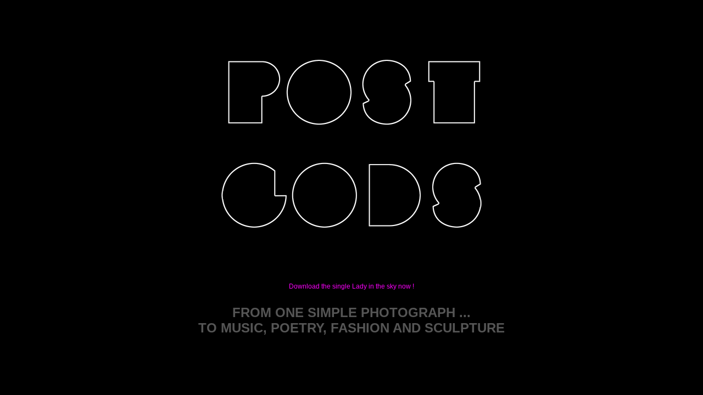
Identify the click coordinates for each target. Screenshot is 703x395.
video (320, 141)
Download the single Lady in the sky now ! (351, 286)
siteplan (352, 345)
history (326, 245)
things (395, 245)
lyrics (388, 141)
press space (458, 245)
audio (249, 141)
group (252, 245)
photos (454, 141)
